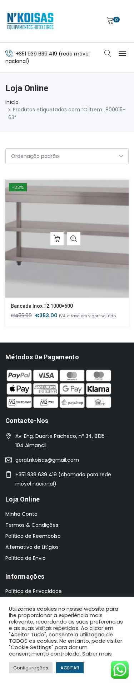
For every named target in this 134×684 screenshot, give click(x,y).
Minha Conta (21, 514)
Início (12, 102)
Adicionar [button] (57, 238)
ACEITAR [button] (69, 667)
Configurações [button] (30, 667)
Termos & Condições (31, 525)
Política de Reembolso (33, 536)
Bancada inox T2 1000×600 (42, 306)
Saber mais (97, 654)
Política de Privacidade (33, 591)
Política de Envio (25, 558)
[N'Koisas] (30, 21)
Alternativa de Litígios (32, 547)
